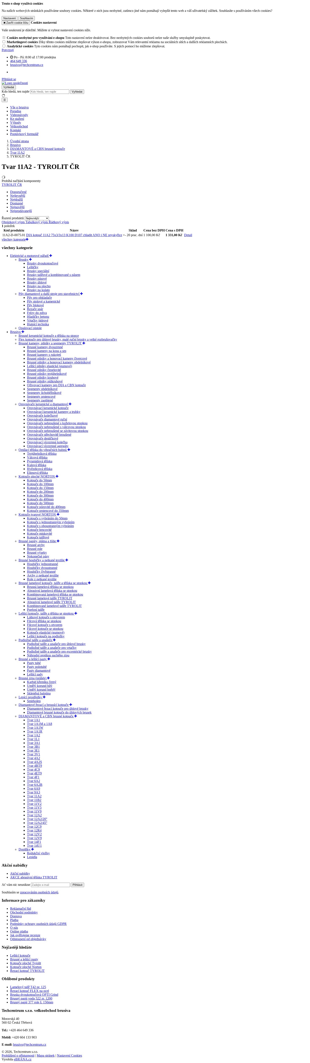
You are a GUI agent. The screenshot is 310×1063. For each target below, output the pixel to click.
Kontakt (15, 130)
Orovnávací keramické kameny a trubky (53, 412)
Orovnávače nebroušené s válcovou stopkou (56, 427)
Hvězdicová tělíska (39, 469)
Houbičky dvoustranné (42, 568)
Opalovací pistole (30, 328)
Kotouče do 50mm (39, 480)
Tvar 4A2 (33, 758)
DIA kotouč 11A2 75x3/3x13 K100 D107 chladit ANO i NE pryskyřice (74, 235)
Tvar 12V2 (34, 834)
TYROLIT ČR (12, 184)
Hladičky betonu (38, 316)
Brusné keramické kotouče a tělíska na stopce (49, 335)
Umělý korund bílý (39, 686)
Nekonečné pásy (38, 556)
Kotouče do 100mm (40, 484)
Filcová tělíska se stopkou (44, 621)
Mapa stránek (46, 1055)
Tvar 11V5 (34, 807)
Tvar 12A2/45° (37, 823)
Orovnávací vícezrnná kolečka (47, 442)
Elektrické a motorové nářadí (29, 256)
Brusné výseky (37, 552)
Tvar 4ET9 (34, 773)
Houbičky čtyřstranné (41, 571)
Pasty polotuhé (37, 666)
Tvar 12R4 (34, 830)
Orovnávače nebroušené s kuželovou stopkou (57, 423)
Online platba (19, 931)
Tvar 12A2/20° (37, 819)
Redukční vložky (38, 853)
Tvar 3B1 (33, 746)
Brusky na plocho (39, 286)
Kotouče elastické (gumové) (45, 632)
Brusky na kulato (38, 290)
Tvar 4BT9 (34, 765)
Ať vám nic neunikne (16, 884)
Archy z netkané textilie (43, 575)
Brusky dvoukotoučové (42, 263)
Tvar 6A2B (34, 784)
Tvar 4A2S (34, 762)
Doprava (16, 916)
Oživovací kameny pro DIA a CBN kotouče (56, 385)
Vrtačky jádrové (37, 320)
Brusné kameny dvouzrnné (45, 347)
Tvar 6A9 (33, 788)
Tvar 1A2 (33, 735)
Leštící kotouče (20, 955)
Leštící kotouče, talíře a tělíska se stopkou (46, 613)
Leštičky (32, 267)
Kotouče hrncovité (39, 530)
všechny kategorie (14, 239)
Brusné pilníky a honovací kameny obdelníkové (59, 362)
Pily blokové (35, 305)
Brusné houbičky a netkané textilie (42, 560)
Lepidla (32, 857)
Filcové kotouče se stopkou (45, 628)
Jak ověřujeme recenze (25, 935)
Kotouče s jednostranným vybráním (50, 522)
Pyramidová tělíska (39, 461)
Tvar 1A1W (35, 727)
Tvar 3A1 (33, 743)
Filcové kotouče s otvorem (44, 625)
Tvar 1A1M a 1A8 (39, 724)
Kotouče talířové (38, 537)
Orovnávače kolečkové (42, 415)
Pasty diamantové (38, 670)
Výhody (15, 122)
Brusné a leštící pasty (33, 659)
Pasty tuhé (34, 663)
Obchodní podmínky (24, 912)
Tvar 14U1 (34, 845)
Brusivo (16, 332)
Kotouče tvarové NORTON (38, 514)
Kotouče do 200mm (40, 491)
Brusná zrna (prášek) (33, 678)
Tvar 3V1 (33, 754)
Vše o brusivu (19, 107)
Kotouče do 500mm (40, 503)
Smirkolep (34, 701)
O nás (14, 927)
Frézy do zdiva (37, 313)
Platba (14, 920)
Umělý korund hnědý (41, 689)
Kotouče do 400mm (40, 499)
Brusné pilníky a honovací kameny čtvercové (57, 358)
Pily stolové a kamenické (43, 301)
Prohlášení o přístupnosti (18, 1055)
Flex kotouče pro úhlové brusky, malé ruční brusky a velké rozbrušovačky (68, 339)
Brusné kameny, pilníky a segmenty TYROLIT (50, 343)
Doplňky (25, 849)
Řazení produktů (13, 218)
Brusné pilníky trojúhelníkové (47, 373)
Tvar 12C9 (34, 826)
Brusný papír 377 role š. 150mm (31, 1002)
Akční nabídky (20, 873)
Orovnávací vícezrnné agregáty (48, 446)
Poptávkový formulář (24, 134)
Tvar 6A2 (33, 781)
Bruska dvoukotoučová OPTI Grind (34, 994)
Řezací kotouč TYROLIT (27, 971)
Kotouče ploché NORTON (37, 476)
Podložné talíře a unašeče (36, 640)
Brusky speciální (38, 271)
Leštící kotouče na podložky (46, 636)
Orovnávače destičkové (42, 438)
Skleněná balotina (39, 693)
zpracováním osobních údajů (39, 892)
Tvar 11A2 (34, 796)
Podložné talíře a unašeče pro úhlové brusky (56, 644)
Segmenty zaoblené (40, 400)
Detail (188, 235)
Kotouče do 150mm (40, 488)
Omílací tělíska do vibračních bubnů (43, 450)
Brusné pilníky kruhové (42, 377)
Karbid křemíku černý (41, 682)
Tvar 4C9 (33, 769)
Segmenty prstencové (41, 396)
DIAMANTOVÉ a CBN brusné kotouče (46, 716)
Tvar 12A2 (34, 815)
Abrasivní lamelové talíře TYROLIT (51, 602)
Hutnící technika (38, 324)
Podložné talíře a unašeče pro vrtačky (52, 647)
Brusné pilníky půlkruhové (45, 381)
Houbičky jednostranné (42, 564)
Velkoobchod (19, 126)
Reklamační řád (20, 908)
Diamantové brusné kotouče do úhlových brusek (59, 712)
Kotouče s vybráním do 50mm (47, 518)
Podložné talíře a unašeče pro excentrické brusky (59, 651)
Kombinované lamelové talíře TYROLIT (54, 606)
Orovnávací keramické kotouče (48, 408)
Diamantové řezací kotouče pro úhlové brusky (57, 708)
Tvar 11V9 (34, 811)
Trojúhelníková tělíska (42, 453)
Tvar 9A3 (33, 792)
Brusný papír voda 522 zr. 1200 (31, 998)
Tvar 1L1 (33, 739)
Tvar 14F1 (34, 842)
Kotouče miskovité (39, 533)
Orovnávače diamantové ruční (47, 419)
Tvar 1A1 (33, 720)
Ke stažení (17, 119)
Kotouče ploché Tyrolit (25, 963)
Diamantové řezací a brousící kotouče (44, 705)
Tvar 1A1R (34, 731)
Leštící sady (35, 674)
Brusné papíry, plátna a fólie (38, 541)
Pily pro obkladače (39, 297)
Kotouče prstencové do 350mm (48, 510)
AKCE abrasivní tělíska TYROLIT (33, 877)
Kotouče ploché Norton (26, 967)
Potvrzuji (8, 50)
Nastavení (9, 18)
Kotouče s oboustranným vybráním (50, 526)
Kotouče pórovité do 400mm (46, 507)
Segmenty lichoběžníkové (44, 393)
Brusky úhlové (37, 282)
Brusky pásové (37, 278)
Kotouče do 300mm (40, 495)
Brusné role (34, 549)
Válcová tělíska (37, 457)
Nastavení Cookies (69, 1055)
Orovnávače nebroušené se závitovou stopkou (57, 431)
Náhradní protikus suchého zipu (48, 655)
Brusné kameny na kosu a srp (46, 351)
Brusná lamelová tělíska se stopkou (50, 587)
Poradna (15, 111)
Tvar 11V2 (34, 803)
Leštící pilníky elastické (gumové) (49, 366)
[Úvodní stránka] (15, 83)
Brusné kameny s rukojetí (44, 354)
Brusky (24, 259)
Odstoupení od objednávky (28, 939)
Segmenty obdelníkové (42, 389)
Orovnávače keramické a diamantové (44, 404)
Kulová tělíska (36, 465)
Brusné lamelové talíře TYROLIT (49, 598)
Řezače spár (35, 309)
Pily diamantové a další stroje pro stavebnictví (49, 294)
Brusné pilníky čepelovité (44, 370)
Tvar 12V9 (34, 838)
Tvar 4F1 (33, 777)
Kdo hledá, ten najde (15, 91)
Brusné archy (36, 545)
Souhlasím (26, 18)
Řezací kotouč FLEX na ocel (29, 991)
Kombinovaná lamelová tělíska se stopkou (55, 594)
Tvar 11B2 (34, 800)
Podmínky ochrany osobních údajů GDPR (38, 924)
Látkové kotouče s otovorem (46, 617)
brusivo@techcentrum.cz (29, 1044)
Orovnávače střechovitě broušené (49, 434)
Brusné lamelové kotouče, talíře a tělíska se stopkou (53, 583)
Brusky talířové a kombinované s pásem (53, 275)
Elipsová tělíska (37, 472)
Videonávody (19, 115)
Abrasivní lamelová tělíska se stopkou (52, 590)
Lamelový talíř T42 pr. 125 (28, 987)
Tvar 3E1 (33, 750)
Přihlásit (77, 884)
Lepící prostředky (31, 697)
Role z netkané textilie (42, 579)
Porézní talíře (35, 609)
